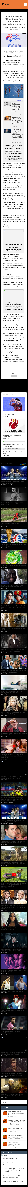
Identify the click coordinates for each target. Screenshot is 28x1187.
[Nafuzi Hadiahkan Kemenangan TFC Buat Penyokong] (5, 1144)
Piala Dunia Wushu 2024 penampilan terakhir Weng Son (13, 413)
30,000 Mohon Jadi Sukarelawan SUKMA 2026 (12, 435)
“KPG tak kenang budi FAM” (10, 1158)
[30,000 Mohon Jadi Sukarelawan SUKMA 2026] (14, 426)
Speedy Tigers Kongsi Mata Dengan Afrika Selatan (15, 1129)
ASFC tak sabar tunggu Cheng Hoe (13, 444)
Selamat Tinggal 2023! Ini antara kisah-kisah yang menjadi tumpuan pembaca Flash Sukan (14, 1170)
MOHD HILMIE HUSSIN (14, 27)
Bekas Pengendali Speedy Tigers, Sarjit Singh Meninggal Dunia (16, 1113)
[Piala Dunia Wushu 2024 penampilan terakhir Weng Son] (14, 404)
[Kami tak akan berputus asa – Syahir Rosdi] (14, 449)
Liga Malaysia (17, 1138)
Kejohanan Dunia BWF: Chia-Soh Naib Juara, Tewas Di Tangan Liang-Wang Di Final (16, 1121)
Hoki (15, 1116)
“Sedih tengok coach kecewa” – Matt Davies (13, 1182)
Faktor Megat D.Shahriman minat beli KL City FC (13, 1163)
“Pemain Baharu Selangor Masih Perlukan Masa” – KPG (15, 1136)
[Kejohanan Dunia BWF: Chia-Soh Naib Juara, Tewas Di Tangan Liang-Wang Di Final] (5, 1121)
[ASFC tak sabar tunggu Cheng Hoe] (14, 441)
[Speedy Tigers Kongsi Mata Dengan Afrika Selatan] (5, 1130)
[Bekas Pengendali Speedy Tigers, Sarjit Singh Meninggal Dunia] (5, 1113)
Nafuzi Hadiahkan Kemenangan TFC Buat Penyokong (14, 1144)
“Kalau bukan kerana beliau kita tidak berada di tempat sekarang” (13, 1176)
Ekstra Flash (16, 29)
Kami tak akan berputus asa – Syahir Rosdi (14, 452)
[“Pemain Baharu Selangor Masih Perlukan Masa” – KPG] (5, 1137)
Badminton (16, 1124)
